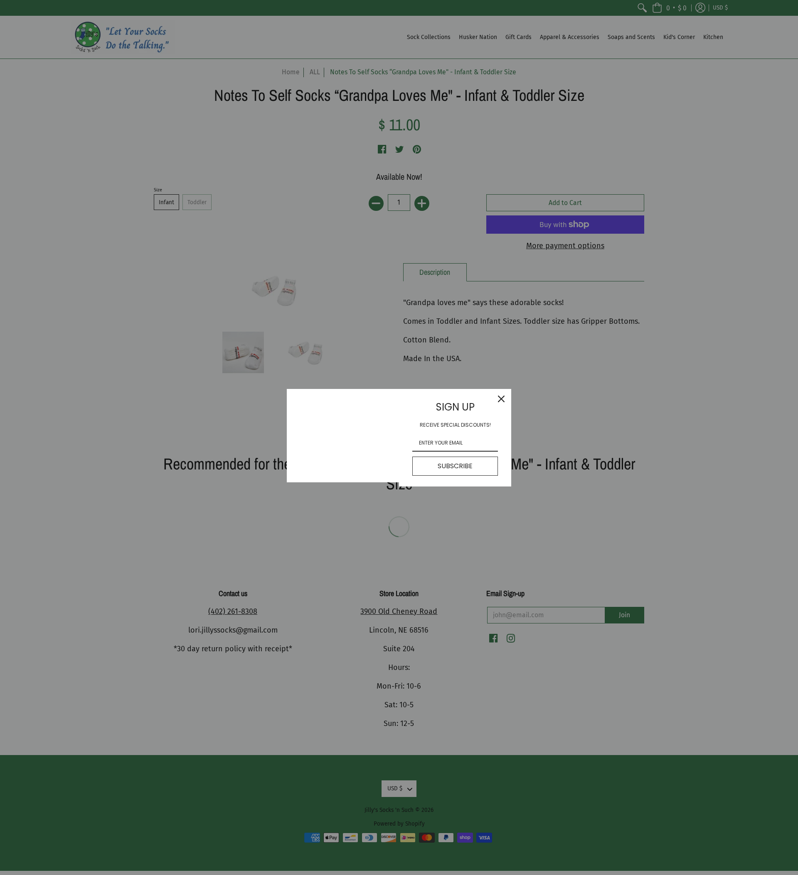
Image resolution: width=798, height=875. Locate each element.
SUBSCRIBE (455, 466)
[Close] (501, 399)
